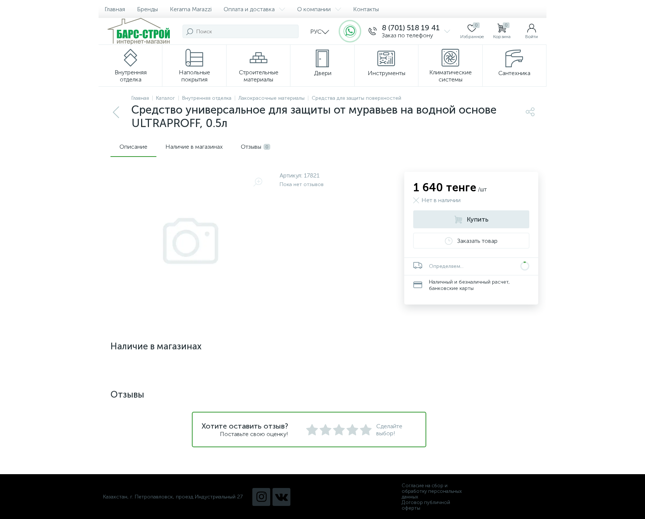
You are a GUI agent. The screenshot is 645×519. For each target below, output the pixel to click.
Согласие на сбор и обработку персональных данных (432, 491)
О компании (314, 9)
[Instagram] (261, 497)
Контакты (366, 9)
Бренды (147, 9)
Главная (115, 9)
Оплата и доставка (249, 9)
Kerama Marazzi (191, 9)
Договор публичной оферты (426, 505)
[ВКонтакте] (281, 497)
